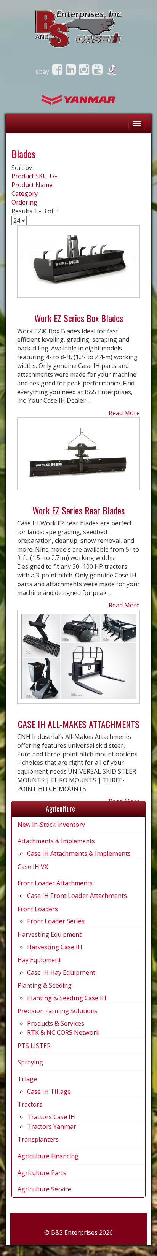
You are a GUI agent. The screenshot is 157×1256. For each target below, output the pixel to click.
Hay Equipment (39, 960)
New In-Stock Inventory (51, 824)
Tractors (30, 1104)
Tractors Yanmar (51, 1126)
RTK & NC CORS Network (63, 1032)
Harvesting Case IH (54, 947)
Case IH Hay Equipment (61, 972)
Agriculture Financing (48, 1156)
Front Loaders (38, 909)
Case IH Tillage (49, 1091)
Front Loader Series (56, 921)
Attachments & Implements (56, 841)
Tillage (27, 1079)
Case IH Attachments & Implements (79, 853)
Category (24, 193)
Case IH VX (33, 867)
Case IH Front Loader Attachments (77, 895)
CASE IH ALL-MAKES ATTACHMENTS (78, 724)
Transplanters (38, 1139)
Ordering (24, 202)
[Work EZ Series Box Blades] (78, 264)
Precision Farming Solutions (58, 1011)
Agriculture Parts (42, 1173)
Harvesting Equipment (50, 934)
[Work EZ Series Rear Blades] (78, 457)
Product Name (32, 185)
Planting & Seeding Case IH (66, 998)
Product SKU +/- (34, 176)
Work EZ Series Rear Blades (78, 510)
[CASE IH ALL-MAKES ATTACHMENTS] (78, 659)
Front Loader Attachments (55, 883)
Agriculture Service (44, 1189)
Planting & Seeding (45, 985)
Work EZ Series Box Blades (78, 318)
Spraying (30, 1062)
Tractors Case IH (51, 1117)
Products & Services (55, 1023)
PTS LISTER (34, 1046)
